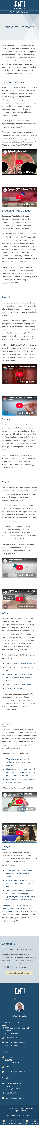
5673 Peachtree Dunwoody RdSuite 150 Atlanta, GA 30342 (17, 1030)
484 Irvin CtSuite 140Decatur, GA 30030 (12, 1060)
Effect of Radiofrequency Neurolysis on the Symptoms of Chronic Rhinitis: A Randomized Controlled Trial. (18, 908)
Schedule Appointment (19, 973)
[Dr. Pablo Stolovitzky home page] (19, 5)
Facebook (20, 999)
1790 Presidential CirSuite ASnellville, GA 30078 (13, 1086)
